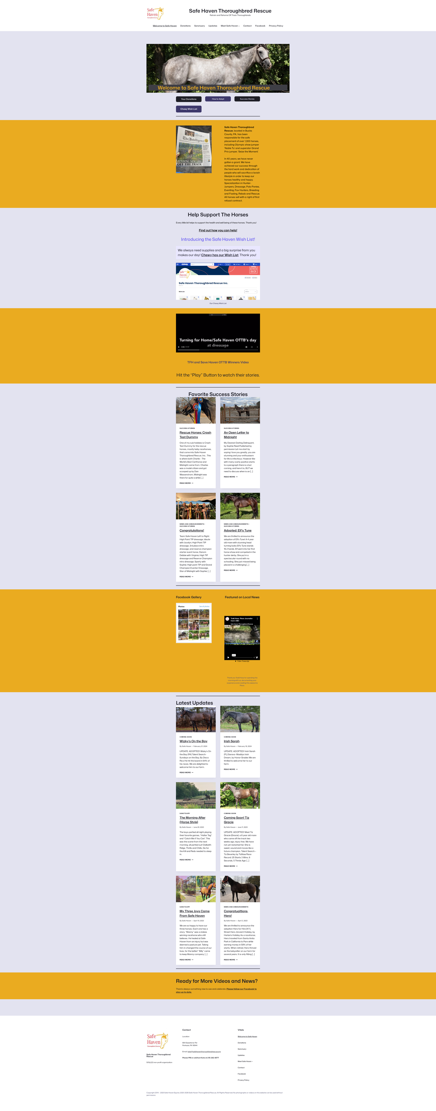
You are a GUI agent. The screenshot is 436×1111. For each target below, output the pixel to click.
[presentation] (196, 410)
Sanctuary (185, 813)
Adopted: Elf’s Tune (237, 530)
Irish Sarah (231, 741)
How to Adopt (218, 99)
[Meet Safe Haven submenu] (239, 25)
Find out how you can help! (218, 230)
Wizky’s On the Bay (193, 741)
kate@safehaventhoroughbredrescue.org (204, 1051)
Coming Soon (186, 737)
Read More (186, 483)
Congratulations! (192, 530)
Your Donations (188, 99)
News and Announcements (192, 524)
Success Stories (247, 99)
